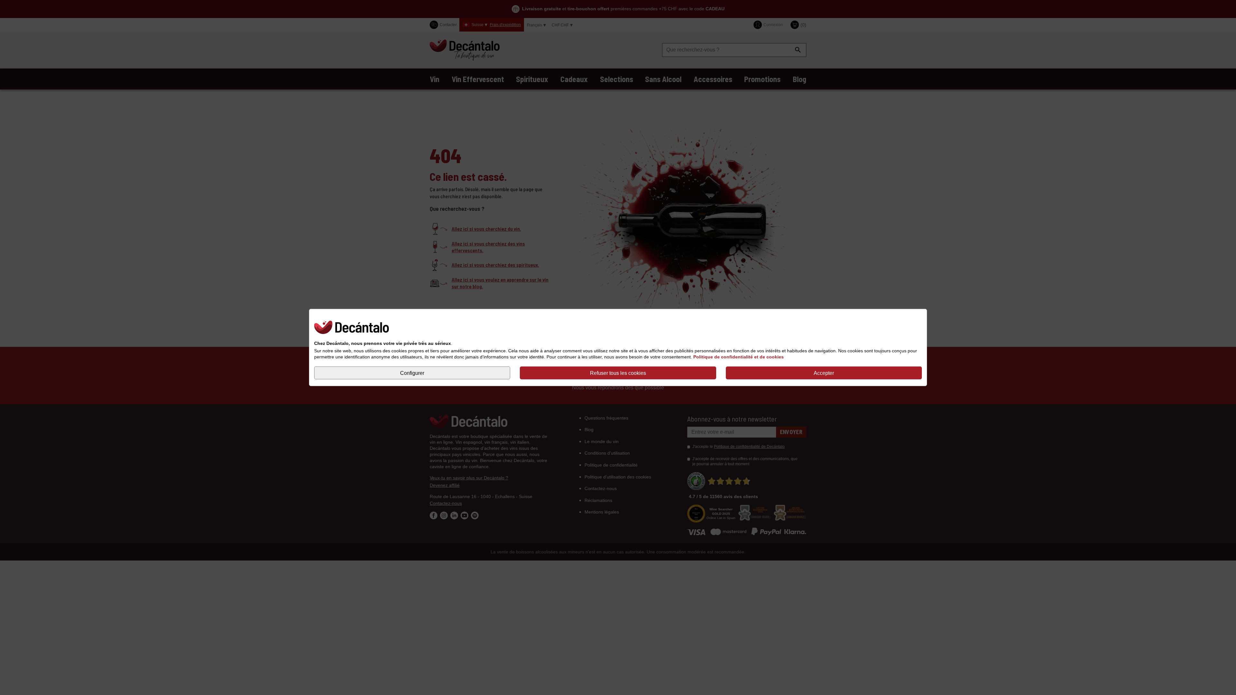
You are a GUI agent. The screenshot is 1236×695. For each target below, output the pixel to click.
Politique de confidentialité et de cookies (738, 356)
